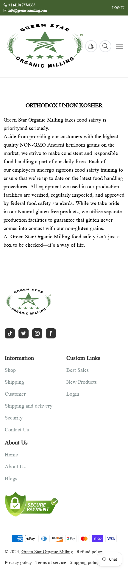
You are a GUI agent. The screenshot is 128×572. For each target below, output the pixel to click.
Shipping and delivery (28, 406)
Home (11, 455)
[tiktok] (10, 333)
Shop (10, 370)
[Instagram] (37, 333)
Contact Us (17, 430)
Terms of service (50, 562)
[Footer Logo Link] (33, 302)
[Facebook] (51, 333)
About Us (15, 467)
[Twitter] (23, 333)
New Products (81, 382)
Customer (15, 394)
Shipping (14, 382)
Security (14, 418)
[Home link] (45, 46)
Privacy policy (18, 562)
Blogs (11, 478)
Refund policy (90, 551)
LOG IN (118, 7)
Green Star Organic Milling (47, 551)
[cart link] (91, 46)
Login (72, 394)
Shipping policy (84, 562)
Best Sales (77, 370)
